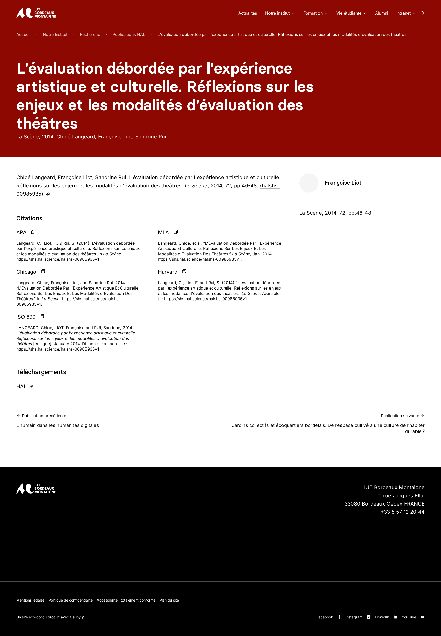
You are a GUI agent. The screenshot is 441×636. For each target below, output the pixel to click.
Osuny (75, 617)
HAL (38, 386)
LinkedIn (382, 617)
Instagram (354, 617)
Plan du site (169, 600)
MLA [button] (163, 232)
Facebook (324, 617)
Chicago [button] (26, 272)
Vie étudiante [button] (348, 13)
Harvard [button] (167, 272)
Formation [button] (313, 13)
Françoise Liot (343, 182)
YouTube (409, 617)
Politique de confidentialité (70, 600)
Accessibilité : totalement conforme (126, 600)
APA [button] (21, 232)
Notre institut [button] (277, 13)
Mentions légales (30, 600)
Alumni (381, 13)
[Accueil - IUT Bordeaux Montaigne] (36, 13)
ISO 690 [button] (26, 317)
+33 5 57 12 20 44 (403, 512)
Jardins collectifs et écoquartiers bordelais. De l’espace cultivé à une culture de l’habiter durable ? (328, 423)
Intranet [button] (403, 13)
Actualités (247, 13)
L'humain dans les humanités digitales (57, 420)
